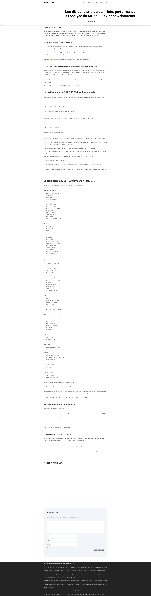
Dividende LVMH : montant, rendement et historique (55, 491)
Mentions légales (47, 563)
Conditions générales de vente (56, 563)
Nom (48, 535)
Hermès (52, 59)
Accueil (84, 2)
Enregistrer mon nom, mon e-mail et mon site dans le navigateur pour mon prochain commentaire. (67, 547)
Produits (100, 2)
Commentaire (50, 519)
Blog (104, 2)
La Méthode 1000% (91, 2)
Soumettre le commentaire (99, 550)
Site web (48, 544)
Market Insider (91, 21)
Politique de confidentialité (68, 563)
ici (74, 59)
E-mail (48, 540)
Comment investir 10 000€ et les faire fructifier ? (54, 470)
